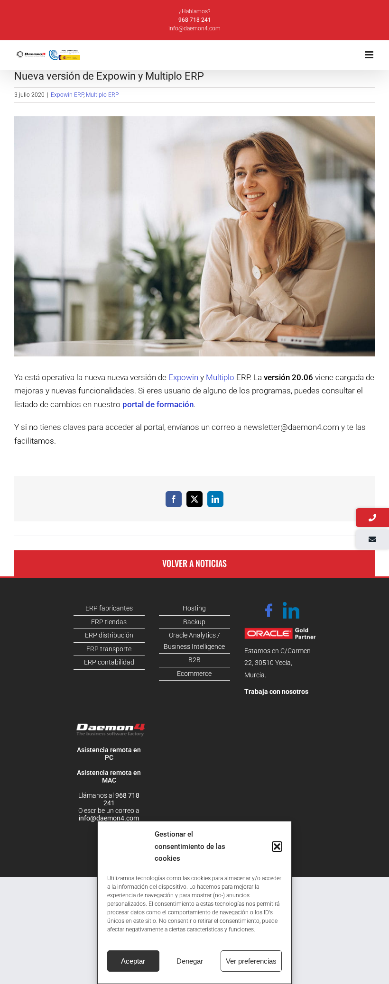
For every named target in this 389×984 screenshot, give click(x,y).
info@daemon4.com (194, 28)
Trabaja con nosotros (276, 691)
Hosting (194, 608)
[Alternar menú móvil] (370, 55)
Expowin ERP (67, 94)
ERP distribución (109, 635)
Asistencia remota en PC (109, 753)
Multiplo (220, 377)
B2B (194, 660)
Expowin (183, 377)
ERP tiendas (109, 622)
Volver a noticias (194, 563)
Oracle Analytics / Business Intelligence (194, 640)
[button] (277, 846)
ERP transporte (108, 649)
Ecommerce (194, 673)
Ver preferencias (251, 961)
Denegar (189, 961)
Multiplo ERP (102, 94)
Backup (194, 622)
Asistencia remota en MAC (109, 776)
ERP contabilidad (109, 662)
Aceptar (133, 961)
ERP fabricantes (109, 608)
